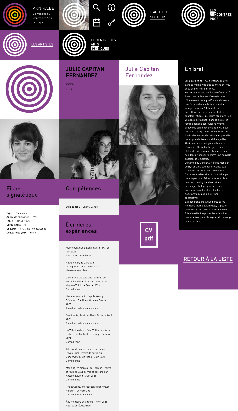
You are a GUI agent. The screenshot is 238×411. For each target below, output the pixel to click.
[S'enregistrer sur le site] (111, 22)
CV (149, 235)
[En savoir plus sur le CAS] (111, 7)
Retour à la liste (208, 259)
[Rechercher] (96, 7)
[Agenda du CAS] (96, 22)
